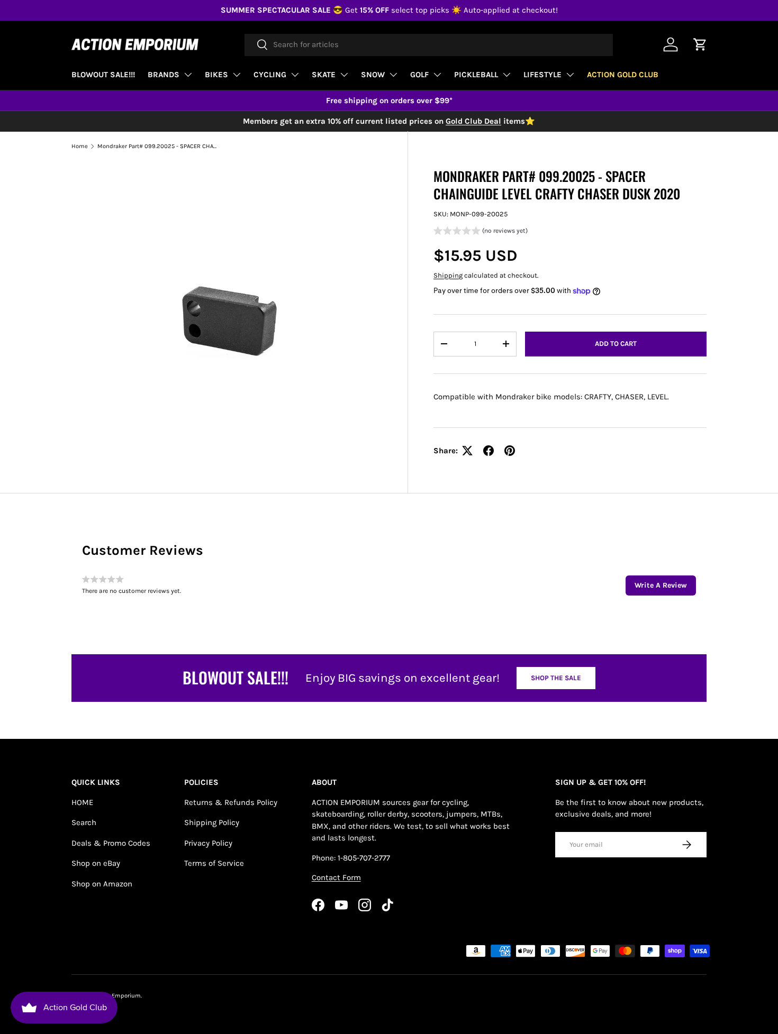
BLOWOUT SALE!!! (103, 74)
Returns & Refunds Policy (230, 802)
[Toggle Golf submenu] (437, 74)
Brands (163, 74)
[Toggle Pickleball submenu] (506, 74)
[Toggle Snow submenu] (393, 74)
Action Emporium (117, 995)
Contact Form (336, 877)
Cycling (270, 74)
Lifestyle (542, 74)
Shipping (448, 275)
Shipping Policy (211, 822)
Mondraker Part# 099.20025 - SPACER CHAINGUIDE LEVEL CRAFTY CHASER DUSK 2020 (156, 146)
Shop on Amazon (101, 884)
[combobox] (429, 44)
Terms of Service (214, 863)
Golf (419, 74)
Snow (373, 74)
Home (79, 146)
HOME (82, 802)
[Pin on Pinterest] (509, 450)
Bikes (216, 74)
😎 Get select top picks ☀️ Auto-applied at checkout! (389, 10)
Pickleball (476, 74)
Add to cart (616, 343)
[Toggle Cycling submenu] (294, 74)
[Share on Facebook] (488, 450)
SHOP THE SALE (556, 678)
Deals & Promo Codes (110, 843)
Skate (324, 74)
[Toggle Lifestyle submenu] (570, 74)
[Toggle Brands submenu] (188, 74)
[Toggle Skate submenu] (344, 74)
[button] (480, 232)
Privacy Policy (208, 843)
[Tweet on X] (467, 450)
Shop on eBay (95, 863)
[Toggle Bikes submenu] (236, 74)
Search (83, 822)
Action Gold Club (622, 74)
